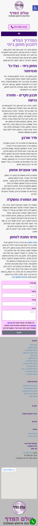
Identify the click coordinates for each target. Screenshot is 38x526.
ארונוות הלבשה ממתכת (29, 391)
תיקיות (34, 421)
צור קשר (34, 448)
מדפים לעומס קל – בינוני (29, 369)
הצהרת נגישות (32, 433)
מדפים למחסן (33, 358)
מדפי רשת (34, 355)
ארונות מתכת (32, 381)
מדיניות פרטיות (32, 436)
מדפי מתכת (32, 242)
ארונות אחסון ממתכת (30, 388)
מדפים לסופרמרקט (31, 350)
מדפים (34, 341)
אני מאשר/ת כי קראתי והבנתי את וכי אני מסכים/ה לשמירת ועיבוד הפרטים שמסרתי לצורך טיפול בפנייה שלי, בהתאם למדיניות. (19, 325)
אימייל (34, 300)
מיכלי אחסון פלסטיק (29, 414)
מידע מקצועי (32, 446)
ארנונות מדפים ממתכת (30, 386)
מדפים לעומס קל (31, 366)
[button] (19, 33)
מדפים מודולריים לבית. (30, 363)
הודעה (34, 308)
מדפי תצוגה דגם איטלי (30, 353)
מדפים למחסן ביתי (19, 277)
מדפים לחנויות (32, 347)
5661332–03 (28, 453)
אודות (35, 429)
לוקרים (34, 406)
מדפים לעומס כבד (31, 374)
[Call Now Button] (33, 521)
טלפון (34, 291)
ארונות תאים (33, 396)
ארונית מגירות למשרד (30, 394)
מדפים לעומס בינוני (31, 371)
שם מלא (33, 283)
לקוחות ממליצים (31, 443)
